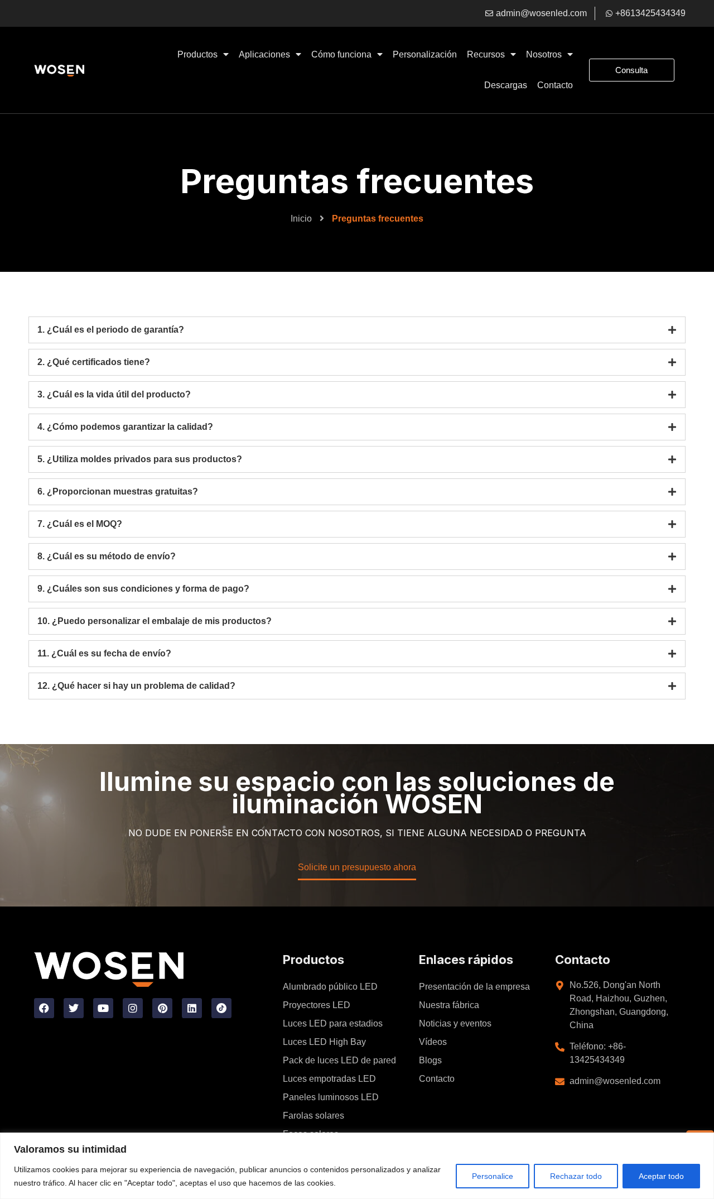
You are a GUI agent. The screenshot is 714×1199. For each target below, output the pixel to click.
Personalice (492, 1176)
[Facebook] (44, 1008)
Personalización (425, 54)
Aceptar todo (661, 1176)
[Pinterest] (162, 1008)
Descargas (505, 85)
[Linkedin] (192, 1008)
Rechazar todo (576, 1176)
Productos (197, 54)
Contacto (555, 85)
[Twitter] (74, 1008)
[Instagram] (133, 1008)
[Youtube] (103, 1008)
